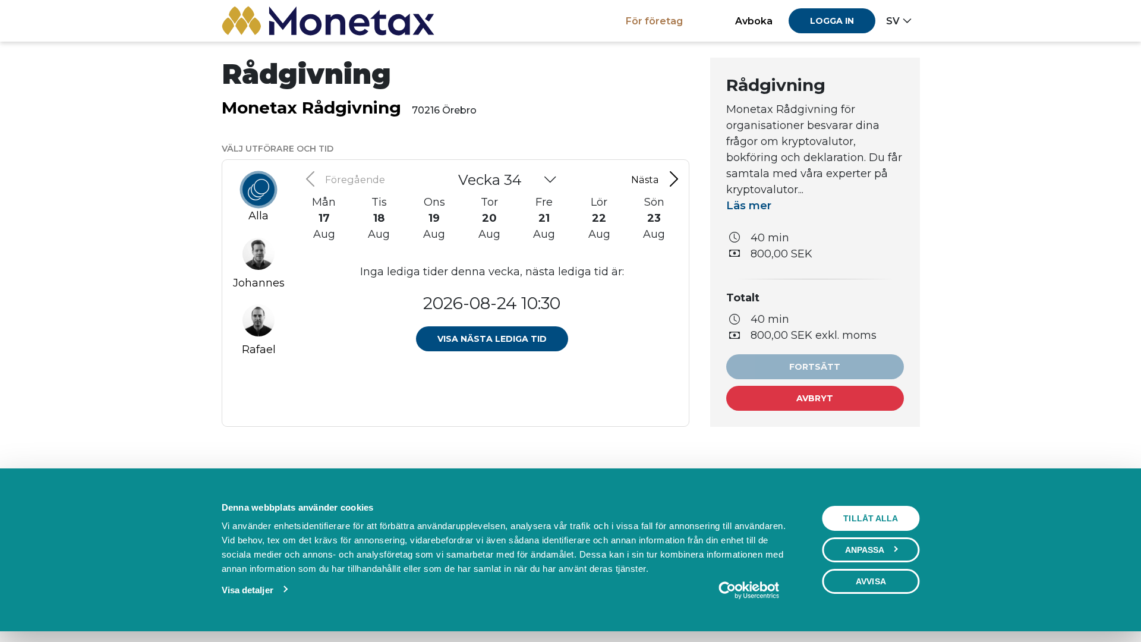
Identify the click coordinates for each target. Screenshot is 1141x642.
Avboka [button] (754, 21)
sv (893, 21)
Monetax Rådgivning (311, 107)
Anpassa (865, 550)
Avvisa (871, 581)
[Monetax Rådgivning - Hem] (329, 20)
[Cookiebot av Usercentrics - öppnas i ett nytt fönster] (748, 590)
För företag (654, 21)
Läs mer (748, 205)
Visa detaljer (247, 590)
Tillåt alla (870, 518)
